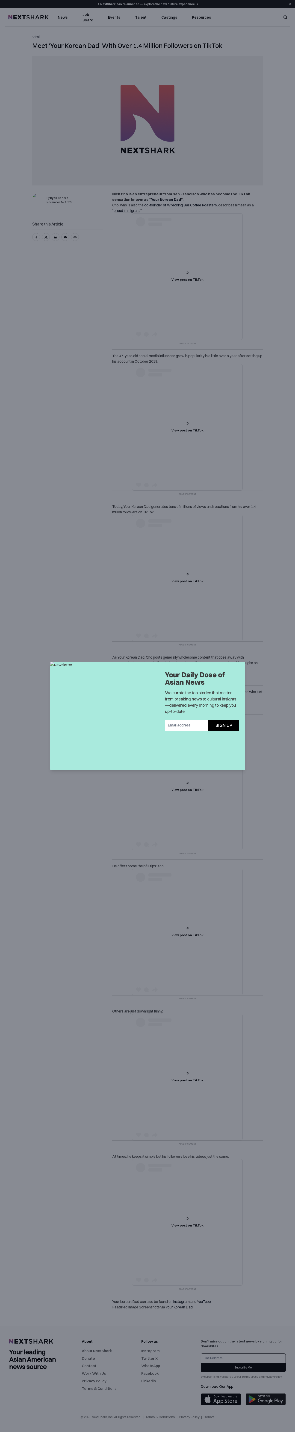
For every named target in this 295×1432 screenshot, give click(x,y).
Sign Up (223, 725)
